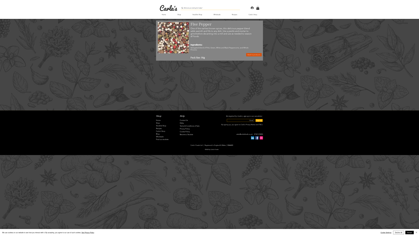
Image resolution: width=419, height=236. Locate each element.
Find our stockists (162, 139)
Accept (409, 232)
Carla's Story (160, 131)
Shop (158, 123)
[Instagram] (261, 138)
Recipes (159, 128)
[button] (257, 8)
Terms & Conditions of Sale (189, 126)
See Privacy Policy (88, 232)
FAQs (182, 123)
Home (158, 120)
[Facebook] (257, 138)
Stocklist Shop (161, 126)
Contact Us (184, 120)
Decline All (398, 232)
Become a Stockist (186, 134)
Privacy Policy (185, 129)
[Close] (416, 232)
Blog (157, 134)
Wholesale (160, 137)
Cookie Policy (185, 132)
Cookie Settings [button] (386, 232)
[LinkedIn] (252, 138)
